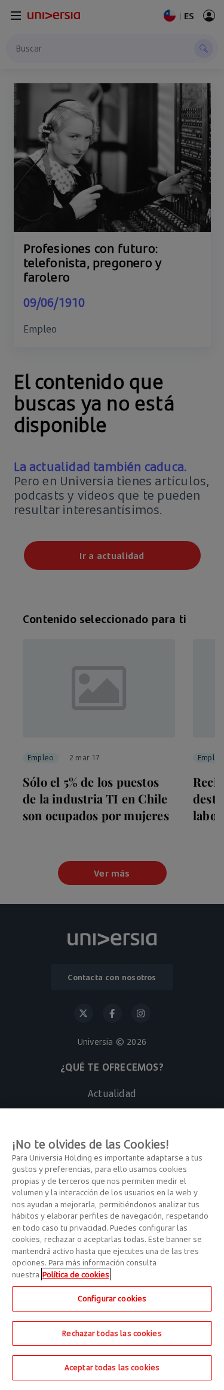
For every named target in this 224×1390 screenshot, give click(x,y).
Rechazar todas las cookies (111, 1333)
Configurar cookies (112, 1298)
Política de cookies (75, 1274)
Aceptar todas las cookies (112, 1367)
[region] (112, 1249)
